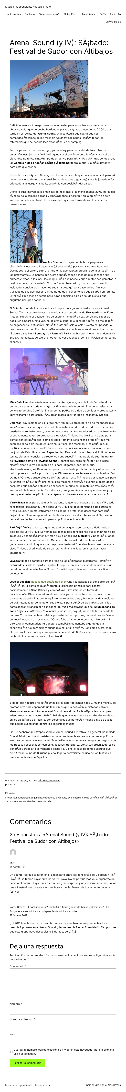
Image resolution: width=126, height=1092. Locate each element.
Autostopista (14, 14)
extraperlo (48, 797)
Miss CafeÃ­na (91, 797)
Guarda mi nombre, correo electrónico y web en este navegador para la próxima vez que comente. (64, 1052)
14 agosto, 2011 (18, 866)
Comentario (18, 966)
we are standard (28, 801)
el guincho (36, 797)
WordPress (114, 1085)
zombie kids (44, 801)
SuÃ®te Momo (113, 21)
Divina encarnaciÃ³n (49, 14)
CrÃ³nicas (43, 780)
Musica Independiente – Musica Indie (28, 6)
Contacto (30, 14)
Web (12, 1034)
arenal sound (12, 797)
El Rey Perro (70, 14)
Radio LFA (115, 14)
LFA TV (102, 14)
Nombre (16, 1003)
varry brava (11, 801)
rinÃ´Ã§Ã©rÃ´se (108, 797)
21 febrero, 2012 (18, 915)
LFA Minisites (88, 14)
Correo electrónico (22, 1019)
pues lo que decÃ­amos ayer (48, 581)
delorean (25, 797)
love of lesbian (75, 797)
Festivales (54, 780)
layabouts (61, 797)
